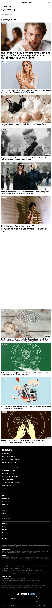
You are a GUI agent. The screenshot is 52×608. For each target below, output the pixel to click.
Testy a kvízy (18, 545)
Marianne (38, 596)
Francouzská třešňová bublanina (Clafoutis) (27, 557)
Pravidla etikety (4, 545)
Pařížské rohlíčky (30, 558)
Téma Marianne (6, 516)
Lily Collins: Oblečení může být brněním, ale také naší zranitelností (14, 578)
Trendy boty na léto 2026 (6, 552)
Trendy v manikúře (5, 551)
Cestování (30, 545)
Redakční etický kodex (8, 473)
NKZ (13, 599)
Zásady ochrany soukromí (10, 476)
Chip (3, 532)
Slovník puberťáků (11, 545)
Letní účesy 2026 (24, 552)
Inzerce (4, 488)
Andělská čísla (24, 545)
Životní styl (5, 498)
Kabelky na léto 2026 (16, 552)
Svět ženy (5, 529)
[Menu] (3, 2)
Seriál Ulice (37, 551)
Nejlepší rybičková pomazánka (40, 558)
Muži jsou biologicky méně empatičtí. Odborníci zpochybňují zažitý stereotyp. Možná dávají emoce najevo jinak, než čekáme (25, 565)
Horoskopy (5, 510)
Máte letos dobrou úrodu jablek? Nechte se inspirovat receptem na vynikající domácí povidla (19, 573)
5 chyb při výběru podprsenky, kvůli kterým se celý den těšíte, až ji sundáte (16, 568)
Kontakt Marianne (7, 465)
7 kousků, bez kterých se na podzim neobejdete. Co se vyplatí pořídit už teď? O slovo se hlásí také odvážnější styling (23, 572)
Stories (4, 507)
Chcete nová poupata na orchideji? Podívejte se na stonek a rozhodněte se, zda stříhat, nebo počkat (20, 580)
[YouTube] (8, 453)
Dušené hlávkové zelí (6, 557)
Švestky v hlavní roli (14, 557)
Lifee (3, 535)
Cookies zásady (6, 485)
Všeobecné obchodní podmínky (11, 482)
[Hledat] (49, 2)
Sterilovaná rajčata (9, 558)
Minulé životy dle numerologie (15, 551)
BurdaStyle (38, 599)
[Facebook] (2, 453)
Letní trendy (9, 546)
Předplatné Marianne (8, 456)
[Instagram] (5, 453)
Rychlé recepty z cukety (26, 560)
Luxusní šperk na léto (32, 552)
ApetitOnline (5, 523)
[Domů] (26, 2)
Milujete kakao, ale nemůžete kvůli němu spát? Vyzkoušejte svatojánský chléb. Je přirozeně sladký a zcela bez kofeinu (24, 585)
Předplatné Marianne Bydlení (11, 459)
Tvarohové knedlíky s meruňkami (20, 558)
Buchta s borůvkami (17, 560)
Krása (3, 496)
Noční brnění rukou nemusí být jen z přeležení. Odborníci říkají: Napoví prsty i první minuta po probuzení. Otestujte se (23, 566)
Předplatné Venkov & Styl (9, 462)
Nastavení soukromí (8, 479)
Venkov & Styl (6, 519)
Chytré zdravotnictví (44, 551)
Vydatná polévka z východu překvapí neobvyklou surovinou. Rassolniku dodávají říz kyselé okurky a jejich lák (22, 587)
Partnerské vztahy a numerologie (28, 551)
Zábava (4, 501)
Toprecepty (5, 538)
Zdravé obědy (15, 546)
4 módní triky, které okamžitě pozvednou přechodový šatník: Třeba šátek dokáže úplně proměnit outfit (20, 582)
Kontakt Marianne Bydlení (10, 468)
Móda (3, 493)
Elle (3, 526)
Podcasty (4, 513)
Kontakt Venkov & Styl (8, 471)
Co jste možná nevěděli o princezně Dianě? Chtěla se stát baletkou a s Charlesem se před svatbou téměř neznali (23, 570)
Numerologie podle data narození (39, 545)
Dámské (38, 598)
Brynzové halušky (9, 560)
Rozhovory (5, 504)
